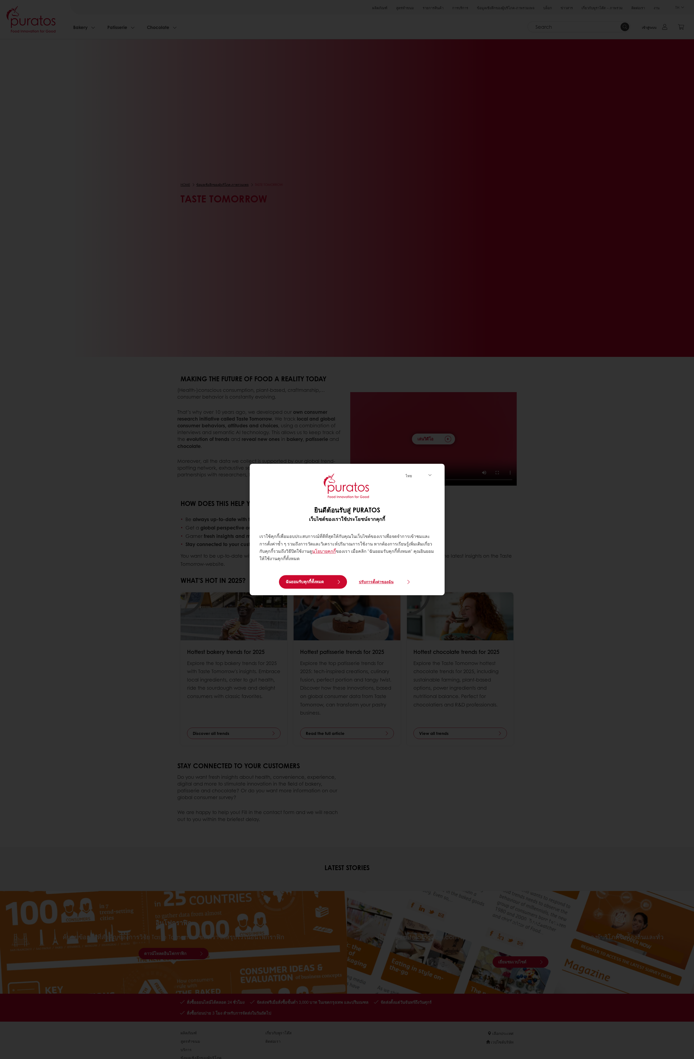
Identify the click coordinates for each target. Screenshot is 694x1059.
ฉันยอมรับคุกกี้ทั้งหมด (305, 582)
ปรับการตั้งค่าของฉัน (376, 582)
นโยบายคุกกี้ (324, 551)
